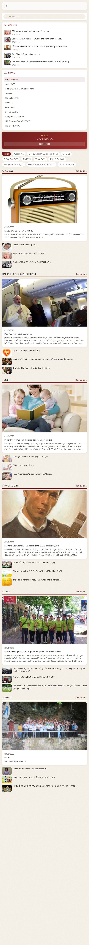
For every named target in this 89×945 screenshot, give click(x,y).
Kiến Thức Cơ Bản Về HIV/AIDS (41, 164)
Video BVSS (40, 159)
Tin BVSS (27, 159)
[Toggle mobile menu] (6, 6)
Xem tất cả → (81, 171)
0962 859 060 (44, 144)
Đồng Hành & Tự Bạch (13, 164)
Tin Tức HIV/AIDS (66, 164)
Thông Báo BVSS (11, 159)
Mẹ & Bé (66, 154)
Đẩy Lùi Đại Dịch (57, 159)
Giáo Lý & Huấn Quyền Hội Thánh (43, 154)
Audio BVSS (19, 154)
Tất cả (6, 154)
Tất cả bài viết (11, 79)
